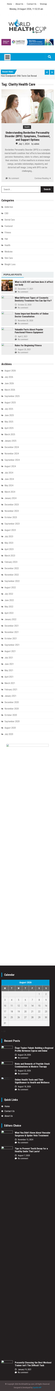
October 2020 (11, 715)
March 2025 (10, 434)
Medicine (9, 251)
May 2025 (9, 421)
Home (9, 4)
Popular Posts (13, 274)
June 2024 (9, 479)
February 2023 (11, 562)
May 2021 (9, 670)
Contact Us (31, 4)
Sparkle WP (37, 1387)
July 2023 (9, 536)
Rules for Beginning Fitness (28, 345)
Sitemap (43, 4)
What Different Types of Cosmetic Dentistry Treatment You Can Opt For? (33, 299)
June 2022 (9, 600)
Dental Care (10, 219)
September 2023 (12, 523)
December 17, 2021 (25, 289)
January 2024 (10, 498)
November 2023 (12, 511)
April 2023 (9, 549)
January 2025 (10, 440)
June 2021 (9, 664)
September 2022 (12, 581)
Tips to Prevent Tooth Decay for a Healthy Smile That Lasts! (31, 1150)
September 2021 (12, 645)
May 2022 (9, 606)
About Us (19, 4)
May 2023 (9, 543)
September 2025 (12, 396)
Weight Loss (10, 264)
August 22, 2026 (24, 1071)
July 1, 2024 (24, 144)
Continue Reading (42, 178)
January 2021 (10, 696)
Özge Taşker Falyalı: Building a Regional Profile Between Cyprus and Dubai (34, 1049)
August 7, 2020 (24, 1155)
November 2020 (12, 708)
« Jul (3, 1031)
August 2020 (10, 727)
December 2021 (12, 625)
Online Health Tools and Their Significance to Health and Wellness (32, 1081)
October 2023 (11, 517)
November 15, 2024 (25, 1139)
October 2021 (11, 638)
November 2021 (12, 632)
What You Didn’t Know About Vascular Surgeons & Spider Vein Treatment (32, 1134)
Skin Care (9, 258)
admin (36, 144)
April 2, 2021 (23, 336)
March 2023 (10, 555)
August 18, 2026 (24, 1086)
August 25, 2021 (24, 349)
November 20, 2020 (25, 320)
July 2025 (9, 409)
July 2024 (9, 472)
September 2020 (12, 721)
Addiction (9, 207)
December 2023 (12, 504)
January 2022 (10, 619)
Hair (6, 239)
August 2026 (10, 370)
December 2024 (12, 447)
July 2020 (9, 734)
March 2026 (10, 389)
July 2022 (9, 594)
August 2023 (10, 530)
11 (12, 1005)
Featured (9, 226)
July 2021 (9, 657)
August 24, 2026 (24, 1055)
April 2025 (9, 428)
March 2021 (10, 683)
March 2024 (10, 491)
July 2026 (9, 377)
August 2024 (10, 466)
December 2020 (12, 702)
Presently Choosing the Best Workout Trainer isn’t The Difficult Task (33, 1364)
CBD (6, 213)
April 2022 (9, 613)
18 (12, 1011)
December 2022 (12, 568)
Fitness (8, 232)
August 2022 (10, 587)
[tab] (12, 275)
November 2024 (12, 453)
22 (39, 1011)
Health (27, 127)
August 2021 (10, 651)
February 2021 (11, 689)
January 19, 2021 (24, 1369)
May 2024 (9, 485)
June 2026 (9, 383)
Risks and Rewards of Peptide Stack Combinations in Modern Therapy (32, 1065)
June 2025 (9, 415)
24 (5, 1017)
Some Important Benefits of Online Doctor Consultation (32, 315)
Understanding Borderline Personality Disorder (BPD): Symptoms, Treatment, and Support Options (27, 136)
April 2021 (9, 676)
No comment (14, 178)
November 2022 (12, 574)
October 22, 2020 (24, 305)
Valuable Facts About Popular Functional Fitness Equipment (29, 331)
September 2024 (12, 460)
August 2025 (10, 402)
